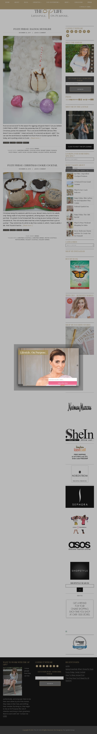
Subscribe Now (63, 383)
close (20, 385)
